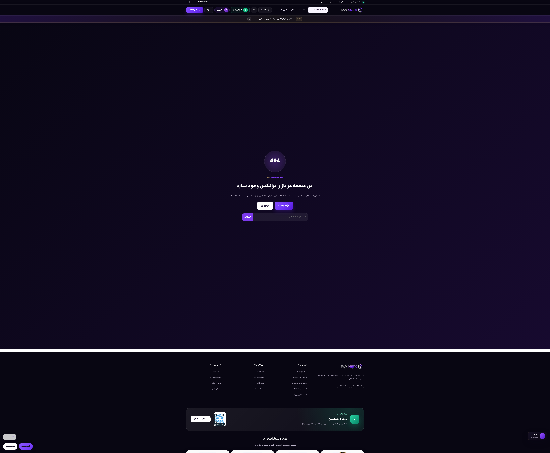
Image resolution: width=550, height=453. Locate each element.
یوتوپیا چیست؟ (302, 371)
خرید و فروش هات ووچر (299, 383)
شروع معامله (25, 446)
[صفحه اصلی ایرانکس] (350, 10)
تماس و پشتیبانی (215, 377)
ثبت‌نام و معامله (195, 9)
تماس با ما (284, 10)
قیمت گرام (260, 383)
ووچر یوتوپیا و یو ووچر (300, 377)
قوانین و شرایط (216, 383)
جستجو (247, 217)
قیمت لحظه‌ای (295, 10)
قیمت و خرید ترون (258, 377)
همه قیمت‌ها (259, 389)
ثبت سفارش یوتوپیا (300, 395)
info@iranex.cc (191, 2)
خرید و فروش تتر (259, 371)
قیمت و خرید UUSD (300, 389)
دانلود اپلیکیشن (201, 419)
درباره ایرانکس (216, 371)
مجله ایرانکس (216, 389)
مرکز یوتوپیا (265, 205)
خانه (304, 10)
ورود (209, 9)
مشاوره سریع (10, 446)
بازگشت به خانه (283, 205)
